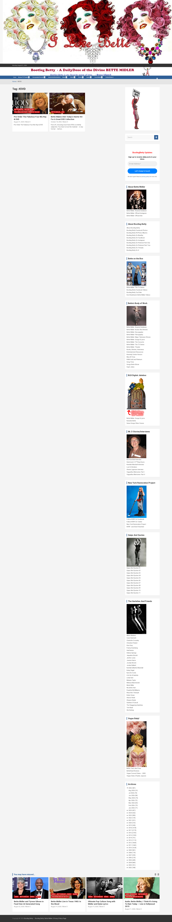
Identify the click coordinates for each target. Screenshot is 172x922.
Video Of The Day (34, 112)
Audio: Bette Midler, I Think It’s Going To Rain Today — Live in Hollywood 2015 (141, 903)
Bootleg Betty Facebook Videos (137, 290)
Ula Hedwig (130, 710)
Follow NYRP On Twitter (134, 522)
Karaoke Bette (131, 421)
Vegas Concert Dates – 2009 (136, 773)
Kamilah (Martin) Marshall (135, 668)
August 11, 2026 (130, 909)
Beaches (134, 894)
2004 (130, 862)
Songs (38, 896)
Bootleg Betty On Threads (135, 248)
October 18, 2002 (56, 122)
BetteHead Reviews (133, 771)
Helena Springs (131, 653)
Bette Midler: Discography (135, 332)
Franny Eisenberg (132, 648)
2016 (130, 833)
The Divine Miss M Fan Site (60, 896)
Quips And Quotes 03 (133, 573)
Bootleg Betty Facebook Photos (137, 230)
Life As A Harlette (132, 675)
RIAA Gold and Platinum (134, 359)
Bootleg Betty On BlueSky (135, 235)
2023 (130, 815)
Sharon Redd (131, 698)
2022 (130, 818)
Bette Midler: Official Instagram (137, 213)
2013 (130, 840)
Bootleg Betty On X (133, 250)
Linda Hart (130, 678)
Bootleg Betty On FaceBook (136, 238)
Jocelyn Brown (131, 663)
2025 (130, 810)
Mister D (27, 122)
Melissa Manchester (133, 683)
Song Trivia (130, 362)
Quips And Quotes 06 (133, 580)
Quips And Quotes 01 (133, 568)
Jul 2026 (131, 793)
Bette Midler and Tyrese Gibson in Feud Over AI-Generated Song (29, 902)
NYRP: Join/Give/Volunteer (135, 527)
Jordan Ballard (131, 665)
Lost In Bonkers (132, 467)
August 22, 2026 (19, 906)
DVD (33, 109)
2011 (130, 845)
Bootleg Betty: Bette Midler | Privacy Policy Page (50, 918)
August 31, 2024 (19, 122)
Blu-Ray (27, 109)
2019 (130, 825)
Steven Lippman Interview (135, 469)
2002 (130, 867)
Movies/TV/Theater (23, 77)
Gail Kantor (130, 650)
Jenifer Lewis (131, 658)
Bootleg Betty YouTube (134, 292)
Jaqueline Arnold (132, 655)
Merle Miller (130, 685)
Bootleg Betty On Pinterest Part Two (138, 245)
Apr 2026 (131, 800)
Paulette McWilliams (133, 690)
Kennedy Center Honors (134, 354)
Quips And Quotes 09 (133, 588)
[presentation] (155, 874)
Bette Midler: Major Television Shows (138, 337)
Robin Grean (131, 695)
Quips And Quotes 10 (133, 590)
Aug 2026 (132, 790)
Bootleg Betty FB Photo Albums (137, 233)
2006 (130, 858)
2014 (130, 838)
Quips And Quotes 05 (133, 578)
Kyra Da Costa (131, 673)
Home (14, 77)
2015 (130, 835)
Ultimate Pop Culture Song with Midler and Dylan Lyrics (101, 902)
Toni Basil (130, 707)
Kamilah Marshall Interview (135, 464)
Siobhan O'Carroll (132, 703)
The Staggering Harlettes (135, 705)
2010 (130, 848)
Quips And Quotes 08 (133, 585)
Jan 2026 (132, 808)
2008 (130, 853)
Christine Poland (132, 643)
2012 (130, 843)
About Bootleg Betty (133, 228)
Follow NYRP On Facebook (135, 519)
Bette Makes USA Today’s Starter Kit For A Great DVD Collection (66, 118)
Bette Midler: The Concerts (135, 342)
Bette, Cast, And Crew (134, 768)
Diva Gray (130, 645)
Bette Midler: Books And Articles (137, 330)
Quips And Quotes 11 (133, 593)
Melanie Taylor (131, 680)
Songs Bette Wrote (133, 364)
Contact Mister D (109, 77)
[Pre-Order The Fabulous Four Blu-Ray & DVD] (30, 103)
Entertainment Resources (135, 352)
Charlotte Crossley (133, 640)
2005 (130, 860)
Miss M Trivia (131, 357)
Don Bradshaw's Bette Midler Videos (138, 295)
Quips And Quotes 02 (133, 570)
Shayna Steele (131, 700)
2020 (130, 823)
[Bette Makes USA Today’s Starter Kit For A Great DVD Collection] (67, 103)
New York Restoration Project (136, 524)
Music (63, 77)
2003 (130, 865)
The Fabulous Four (20, 112)
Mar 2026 (132, 803)
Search (156, 137)
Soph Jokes (130, 367)
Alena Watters (131, 635)
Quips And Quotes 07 (133, 583)
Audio (16, 896)
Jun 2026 (132, 795)
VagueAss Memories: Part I (136, 472)
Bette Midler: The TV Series (135, 287)
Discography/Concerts (38, 77)
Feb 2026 (132, 805)
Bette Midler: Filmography (135, 334)
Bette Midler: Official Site (134, 216)
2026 (130, 788)
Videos (72, 77)
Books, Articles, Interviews (135, 349)
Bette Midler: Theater (133, 347)
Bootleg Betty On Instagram (136, 240)
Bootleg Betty (28, 918)
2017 (130, 830)
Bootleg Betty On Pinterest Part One (138, 243)
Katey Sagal (130, 670)
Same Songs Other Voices (135, 423)
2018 (130, 828)
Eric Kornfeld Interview (134, 459)
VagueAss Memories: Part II (136, 474)
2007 (130, 855)
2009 (130, 850)
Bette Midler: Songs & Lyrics (136, 339)
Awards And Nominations (54, 77)
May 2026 (132, 798)
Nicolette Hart (131, 688)
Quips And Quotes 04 (133, 575)
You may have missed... (24, 874)
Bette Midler (18, 109)
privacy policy (145, 176)
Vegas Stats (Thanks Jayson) (136, 776)
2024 (130, 813)
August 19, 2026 (56, 906)
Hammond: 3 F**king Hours (136, 462)
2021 (130, 820)
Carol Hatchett (131, 638)
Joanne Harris (131, 660)
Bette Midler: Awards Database (137, 211)
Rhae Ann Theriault (133, 693)
